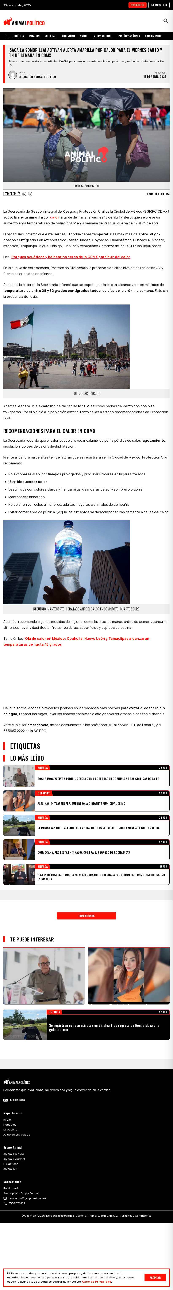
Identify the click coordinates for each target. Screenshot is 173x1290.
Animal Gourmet (14, 1148)
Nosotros (9, 1114)
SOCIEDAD (50, 36)
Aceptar (155, 1277)
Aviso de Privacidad (96, 1281)
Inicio (7, 1109)
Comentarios (86, 905)
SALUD (84, 36)
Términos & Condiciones (135, 1205)
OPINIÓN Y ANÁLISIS (128, 36)
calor (54, 217)
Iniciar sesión (159, 5)
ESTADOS (34, 36)
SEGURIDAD (68, 36)
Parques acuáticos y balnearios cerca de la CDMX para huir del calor (70, 257)
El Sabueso (10, 1153)
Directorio (10, 1119)
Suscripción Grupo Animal (21, 1183)
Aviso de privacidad (16, 1124)
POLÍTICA (18, 36)
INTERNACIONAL (102, 36)
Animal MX (10, 1158)
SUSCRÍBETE (137, 5)
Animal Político (13, 1143)
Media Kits (17, 1089)
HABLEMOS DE (153, 36)
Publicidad (10, 1178)
